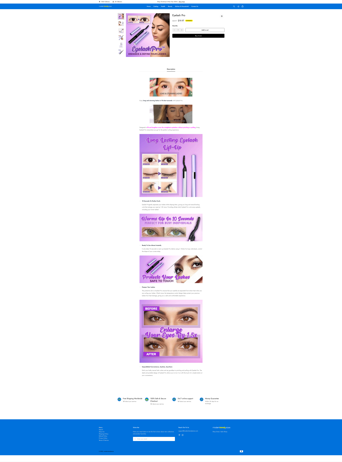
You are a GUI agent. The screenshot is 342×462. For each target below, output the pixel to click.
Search (101, 430)
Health (163, 6)
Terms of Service (104, 440)
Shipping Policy (103, 434)
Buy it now (198, 36)
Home (149, 6)
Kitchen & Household (182, 6)
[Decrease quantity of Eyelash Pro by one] (174, 30)
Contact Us (194, 6)
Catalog (155, 6)
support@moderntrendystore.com (188, 431)
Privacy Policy (103, 438)
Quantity (175, 26)
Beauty (170, 6)
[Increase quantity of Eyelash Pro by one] (182, 30)
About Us (101, 432)
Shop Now (182, 2)
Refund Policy (103, 436)
